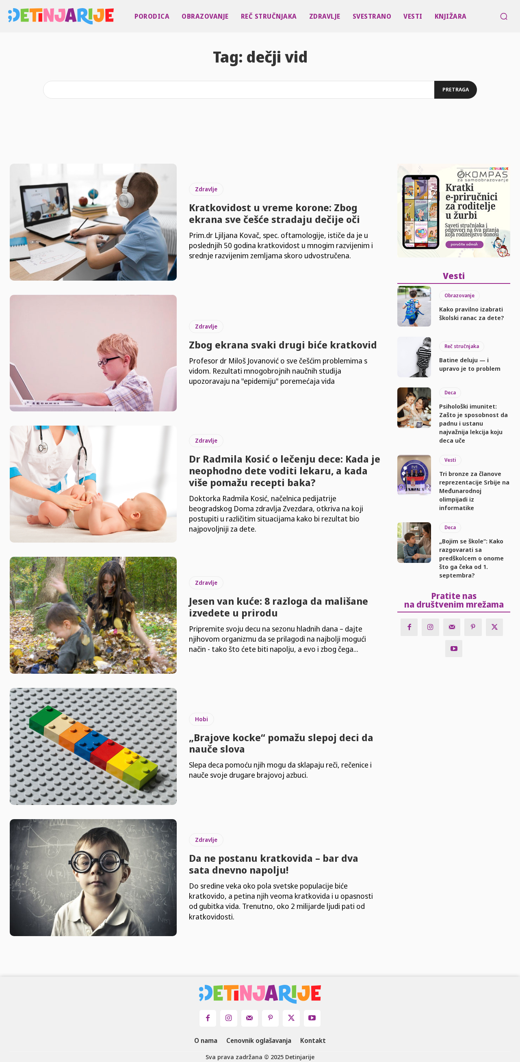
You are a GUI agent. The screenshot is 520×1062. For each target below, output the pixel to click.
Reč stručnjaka (461, 346)
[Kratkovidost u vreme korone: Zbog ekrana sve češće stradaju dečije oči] (93, 222)
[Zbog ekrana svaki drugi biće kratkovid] (93, 353)
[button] (504, 16)
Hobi (201, 719)
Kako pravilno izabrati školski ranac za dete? (471, 313)
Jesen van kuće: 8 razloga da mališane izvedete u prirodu (278, 606)
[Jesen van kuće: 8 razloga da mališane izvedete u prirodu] (93, 615)
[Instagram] (430, 627)
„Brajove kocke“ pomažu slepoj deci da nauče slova (281, 743)
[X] (494, 627)
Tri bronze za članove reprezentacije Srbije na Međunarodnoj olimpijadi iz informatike (474, 490)
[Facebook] (409, 627)
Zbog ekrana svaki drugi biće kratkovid (283, 344)
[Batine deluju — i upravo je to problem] (414, 357)
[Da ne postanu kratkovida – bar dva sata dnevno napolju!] (93, 877)
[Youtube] (454, 649)
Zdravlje (206, 189)
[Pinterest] (473, 627)
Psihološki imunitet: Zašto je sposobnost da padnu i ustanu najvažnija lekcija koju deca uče (473, 423)
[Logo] (9, 16)
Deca (450, 392)
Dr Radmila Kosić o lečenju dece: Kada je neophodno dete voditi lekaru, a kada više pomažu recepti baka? (284, 470)
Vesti (450, 459)
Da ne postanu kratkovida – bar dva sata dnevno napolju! (273, 863)
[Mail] (452, 627)
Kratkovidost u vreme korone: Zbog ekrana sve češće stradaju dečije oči (274, 213)
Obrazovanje (459, 295)
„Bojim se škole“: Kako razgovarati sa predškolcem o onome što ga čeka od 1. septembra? (471, 558)
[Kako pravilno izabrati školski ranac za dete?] (414, 306)
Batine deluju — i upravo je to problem (469, 364)
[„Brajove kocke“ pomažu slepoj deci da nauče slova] (93, 746)
